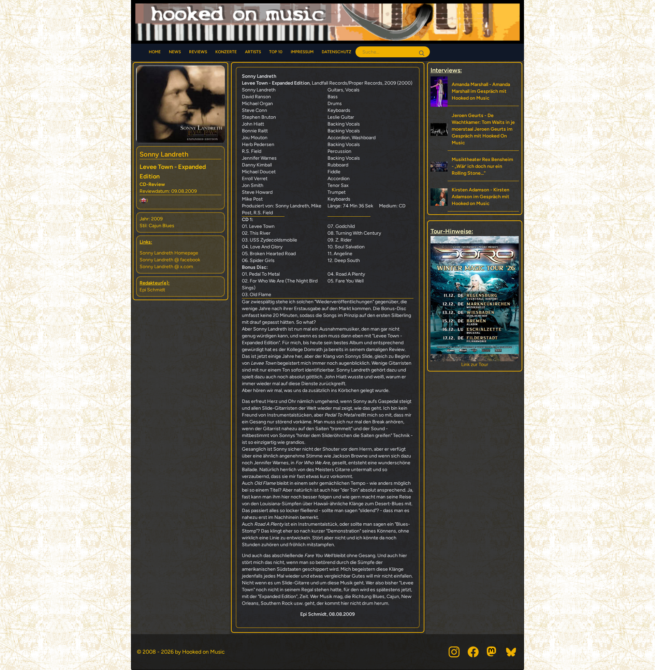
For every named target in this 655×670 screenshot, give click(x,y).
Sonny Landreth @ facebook (170, 260)
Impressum (302, 51)
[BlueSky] (511, 652)
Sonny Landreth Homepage (169, 253)
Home (155, 51)
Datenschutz (336, 51)
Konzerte (226, 51)
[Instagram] (454, 652)
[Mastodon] (492, 652)
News (175, 51)
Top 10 (275, 51)
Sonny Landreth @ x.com (166, 267)
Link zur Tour (474, 364)
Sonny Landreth (164, 154)
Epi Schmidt (152, 290)
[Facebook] (473, 652)
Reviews (198, 51)
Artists (253, 51)
